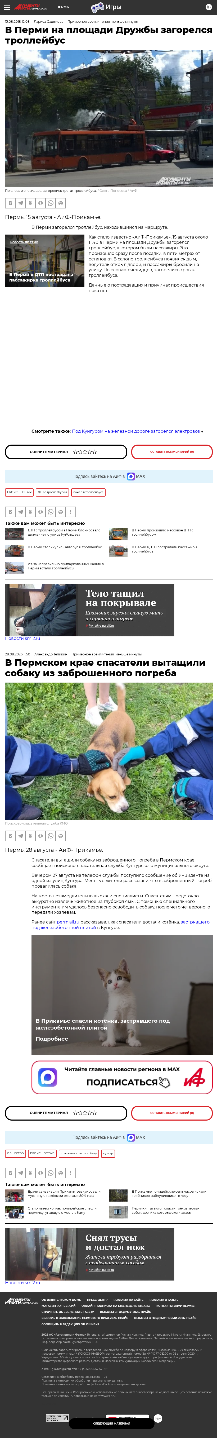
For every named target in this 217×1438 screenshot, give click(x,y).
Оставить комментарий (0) (172, 452)
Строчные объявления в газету (68, 1312)
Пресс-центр (97, 1300)
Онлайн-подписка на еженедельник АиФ (116, 1306)
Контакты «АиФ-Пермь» (175, 1306)
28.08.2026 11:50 (17, 654)
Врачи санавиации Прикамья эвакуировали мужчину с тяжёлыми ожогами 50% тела (64, 1193)
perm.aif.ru (68, 922)
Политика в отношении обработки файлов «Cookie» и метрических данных (94, 1384)
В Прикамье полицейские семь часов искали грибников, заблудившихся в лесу (169, 1193)
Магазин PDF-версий (58, 1306)
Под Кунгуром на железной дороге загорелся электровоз (136, 431)
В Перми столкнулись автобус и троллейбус (65, 547)
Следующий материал (111, 1423)
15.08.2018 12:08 (17, 21)
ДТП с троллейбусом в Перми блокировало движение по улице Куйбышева (64, 532)
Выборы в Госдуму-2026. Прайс (125, 1312)
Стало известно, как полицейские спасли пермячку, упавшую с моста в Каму (62, 1210)
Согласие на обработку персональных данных (74, 1377)
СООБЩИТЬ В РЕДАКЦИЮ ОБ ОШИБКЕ (70, 1324)
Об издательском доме (61, 1300)
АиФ (133, 191)
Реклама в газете (164, 1300)
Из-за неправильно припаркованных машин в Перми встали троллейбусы (66, 566)
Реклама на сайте (128, 1300)
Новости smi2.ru (22, 638)
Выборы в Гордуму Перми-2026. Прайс (165, 1318)
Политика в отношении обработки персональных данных (82, 1380)
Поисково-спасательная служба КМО (36, 823)
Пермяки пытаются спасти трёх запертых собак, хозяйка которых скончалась (165, 1210)
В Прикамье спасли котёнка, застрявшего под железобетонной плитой (103, 1024)
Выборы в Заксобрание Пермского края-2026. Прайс (85, 1318)
